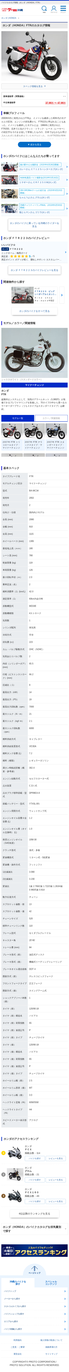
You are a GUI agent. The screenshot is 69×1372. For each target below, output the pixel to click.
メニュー (63, 12)
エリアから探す (11, 1321)
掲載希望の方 (51, 1347)
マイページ (54, 12)
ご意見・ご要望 (18, 1347)
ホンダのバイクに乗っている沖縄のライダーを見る (34, 225)
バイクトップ (10, 1291)
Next (61, 295)
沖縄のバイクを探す (18, 1282)
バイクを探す (35, 1158)
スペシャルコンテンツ (51, 1282)
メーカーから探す (12, 1299)
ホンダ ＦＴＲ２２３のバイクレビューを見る (34, 270)
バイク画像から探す (13, 1329)
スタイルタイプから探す (15, 1306)
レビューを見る (56, 1158)
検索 (44, 12)
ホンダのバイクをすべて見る (34, 311)
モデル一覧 (17, 418)
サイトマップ (51, 1354)
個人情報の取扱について (51, 1340)
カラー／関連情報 (51, 418)
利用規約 (18, 1340)
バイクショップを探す (14, 1314)
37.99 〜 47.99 (55, 102)
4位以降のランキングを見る (34, 1213)
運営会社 (18, 1354)
